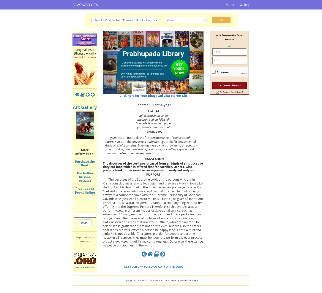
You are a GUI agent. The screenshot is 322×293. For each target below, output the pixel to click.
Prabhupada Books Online (85, 191)
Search (85, 222)
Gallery (245, 5)
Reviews (85, 181)
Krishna (85, 177)
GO (221, 20)
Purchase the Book (85, 164)
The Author (85, 173)
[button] (110, 62)
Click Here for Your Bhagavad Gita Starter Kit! (153, 96)
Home (229, 5)
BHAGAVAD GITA (85, 4)
